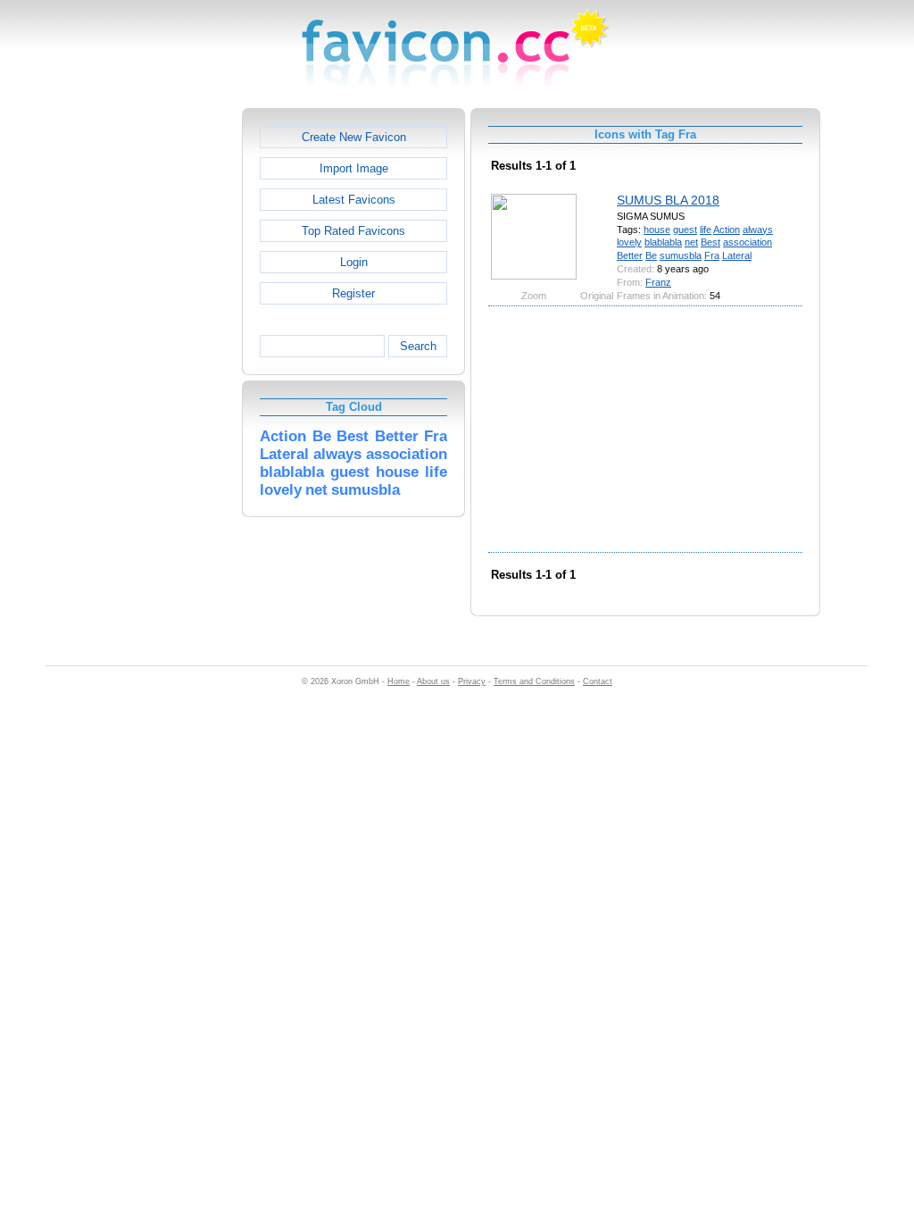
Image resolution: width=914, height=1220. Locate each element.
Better (630, 255)
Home (398, 681)
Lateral (737, 255)
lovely (629, 242)
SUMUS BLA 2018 (668, 200)
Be (651, 255)
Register (353, 293)
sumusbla (681, 255)
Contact (597, 681)
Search (418, 346)
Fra (711, 255)
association (747, 242)
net (691, 242)
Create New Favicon (354, 137)
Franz (658, 282)
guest (685, 229)
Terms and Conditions (534, 681)
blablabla (663, 242)
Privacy (472, 681)
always (758, 229)
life (705, 229)
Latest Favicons (353, 199)
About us (433, 681)
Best (710, 242)
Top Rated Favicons (353, 231)
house (657, 229)
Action (726, 229)
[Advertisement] (165, 376)
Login (354, 262)
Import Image (354, 168)
